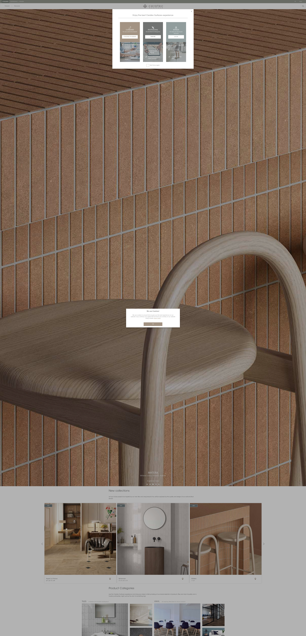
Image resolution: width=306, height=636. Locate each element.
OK (153, 324)
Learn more (157, 318)
